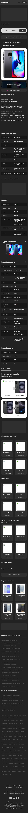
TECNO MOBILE (21, 761)
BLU (9, 720)
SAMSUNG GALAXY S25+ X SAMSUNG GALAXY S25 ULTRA (14, 706)
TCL (16, 761)
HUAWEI (19, 736)
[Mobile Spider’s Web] (6, 2)
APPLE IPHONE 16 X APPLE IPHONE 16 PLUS (10, 695)
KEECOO (3, 742)
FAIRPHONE (9, 728)
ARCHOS (12, 717)
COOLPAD (11, 723)
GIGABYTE (17, 731)
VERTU (3, 769)
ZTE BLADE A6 (5, 686)
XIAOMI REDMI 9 (5, 662)
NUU (3, 752)
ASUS (17, 717)
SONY (7, 761)
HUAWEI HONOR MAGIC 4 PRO (8, 678)
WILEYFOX (14, 771)
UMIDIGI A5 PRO (19, 678)
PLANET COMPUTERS (17, 755)
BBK (21, 717)
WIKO (9, 771)
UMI (13, 766)
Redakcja (21, 792)
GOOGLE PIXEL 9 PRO (13, 686)
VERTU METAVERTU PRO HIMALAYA (9, 675)
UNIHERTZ (17, 766)
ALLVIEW (3, 717)
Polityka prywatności (19, 793)
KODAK (8, 742)
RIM (11, 758)
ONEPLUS (7, 752)
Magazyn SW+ (7, 785)
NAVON (3, 750)
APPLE (8, 717)
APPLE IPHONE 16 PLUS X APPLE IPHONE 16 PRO (12, 698)
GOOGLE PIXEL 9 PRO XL (20, 683)
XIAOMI (19, 771)
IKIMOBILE (24, 736)
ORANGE (16, 752)
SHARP (21, 758)
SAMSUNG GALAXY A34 (7, 651)
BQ (17, 720)
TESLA (3, 763)
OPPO (12, 752)
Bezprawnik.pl (19, 787)
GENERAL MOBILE (9, 731)
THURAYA (11, 763)
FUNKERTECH (22, 728)
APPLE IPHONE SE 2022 (18, 643)
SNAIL (25, 758)
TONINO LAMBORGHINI (19, 763)
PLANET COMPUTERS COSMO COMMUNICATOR (11, 648)
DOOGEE (21, 723)
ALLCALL (24, 715)
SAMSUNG (16, 758)
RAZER (7, 758)
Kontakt (5, 793)
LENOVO (15, 744)
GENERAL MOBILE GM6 (6, 670)
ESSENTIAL (20, 726)
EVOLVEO (4, 728)
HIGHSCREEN (4, 736)
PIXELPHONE (9, 755)
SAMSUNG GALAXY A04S (17, 667)
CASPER (21, 720)
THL (6, 763)
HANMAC (19, 734)
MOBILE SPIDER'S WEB (7, 42)
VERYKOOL (8, 769)
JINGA (14, 739)
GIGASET (22, 731)
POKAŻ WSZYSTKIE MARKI (14, 574)
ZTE (10, 774)
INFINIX (3, 739)
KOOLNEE (19, 742)
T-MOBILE (12, 761)
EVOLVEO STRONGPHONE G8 (8, 683)
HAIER (14, 734)
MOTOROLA (14, 747)
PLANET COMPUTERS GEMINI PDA (9, 645)
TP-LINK (3, 766)
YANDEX (24, 771)
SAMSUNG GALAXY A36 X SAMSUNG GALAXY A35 (12, 700)
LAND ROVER (4, 744)
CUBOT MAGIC (13, 662)
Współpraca (15, 792)
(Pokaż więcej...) (18, 224)
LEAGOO (10, 744)
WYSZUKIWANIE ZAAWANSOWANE (15, 37)
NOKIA (14, 750)
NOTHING (24, 750)
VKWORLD (19, 769)
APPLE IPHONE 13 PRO (14, 656)
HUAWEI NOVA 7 (13, 640)
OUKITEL (21, 752)
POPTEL (3, 758)
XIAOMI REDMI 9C (5, 640)
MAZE (22, 744)
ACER (3, 715)
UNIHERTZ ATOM (5, 656)
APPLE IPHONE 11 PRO (6, 667)
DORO (3, 726)
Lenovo (14, 42)
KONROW (13, 742)
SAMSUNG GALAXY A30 (18, 653)
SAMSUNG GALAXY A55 (7, 643)
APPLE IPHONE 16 (16, 651)
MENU (24, 2)
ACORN (7, 715)
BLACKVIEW (4, 720)
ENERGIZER (14, 726)
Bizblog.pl (21, 785)
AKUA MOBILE (13, 715)
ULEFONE (8, 766)
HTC (15, 736)
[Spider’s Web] (2, 2)
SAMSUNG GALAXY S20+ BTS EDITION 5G (10, 672)
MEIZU (3, 747)
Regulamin (11, 793)
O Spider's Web (8, 792)
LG (19, 744)
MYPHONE (21, 747)
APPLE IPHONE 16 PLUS (6, 653)
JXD (18, 739)
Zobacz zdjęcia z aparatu (15, 90)
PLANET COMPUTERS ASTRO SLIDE (9, 664)
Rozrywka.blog (9, 787)
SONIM (3, 761)
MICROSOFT (8, 747)
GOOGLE (9, 734)
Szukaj (22, 30)
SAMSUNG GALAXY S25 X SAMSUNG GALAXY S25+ (12, 703)
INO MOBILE (8, 739)
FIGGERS (15, 728)
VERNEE (22, 766)
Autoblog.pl (14, 785)
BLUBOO (13, 720)
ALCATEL (19, 715)
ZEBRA (6, 774)
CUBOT (15, 723)
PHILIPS (3, 755)
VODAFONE (4, 771)
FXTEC (3, 731)
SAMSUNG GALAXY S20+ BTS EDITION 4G (10, 680)
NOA (11, 750)
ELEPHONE (8, 726)
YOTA (3, 774)
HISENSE (10, 736)
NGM (7, 750)
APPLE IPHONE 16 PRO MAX (7, 659)
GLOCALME (4, 734)
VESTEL (13, 769)
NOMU (18, 750)
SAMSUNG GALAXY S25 (18, 670)
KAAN (21, 739)
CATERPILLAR (4, 723)
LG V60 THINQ (17, 659)
